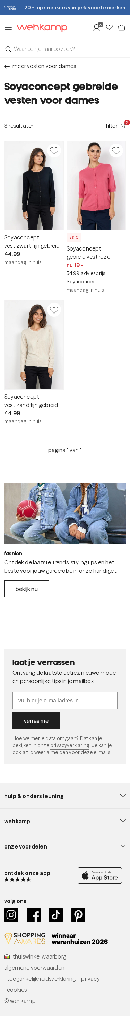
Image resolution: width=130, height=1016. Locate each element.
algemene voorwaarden (34, 967)
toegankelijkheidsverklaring (41, 978)
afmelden (57, 752)
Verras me (36, 720)
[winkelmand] (122, 27)
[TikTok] (56, 915)
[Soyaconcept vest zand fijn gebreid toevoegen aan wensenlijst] (54, 310)
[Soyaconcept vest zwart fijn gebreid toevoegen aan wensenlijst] (54, 150)
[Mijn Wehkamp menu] (98, 27)
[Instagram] (11, 915)
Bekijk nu (27, 589)
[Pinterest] (78, 915)
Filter (116, 125)
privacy (90, 978)
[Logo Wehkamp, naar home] (39, 28)
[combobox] (65, 49)
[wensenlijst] (111, 27)
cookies (17, 989)
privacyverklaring (69, 745)
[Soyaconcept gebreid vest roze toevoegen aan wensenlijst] (116, 150)
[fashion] (65, 513)
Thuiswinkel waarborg (39, 956)
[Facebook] (34, 915)
